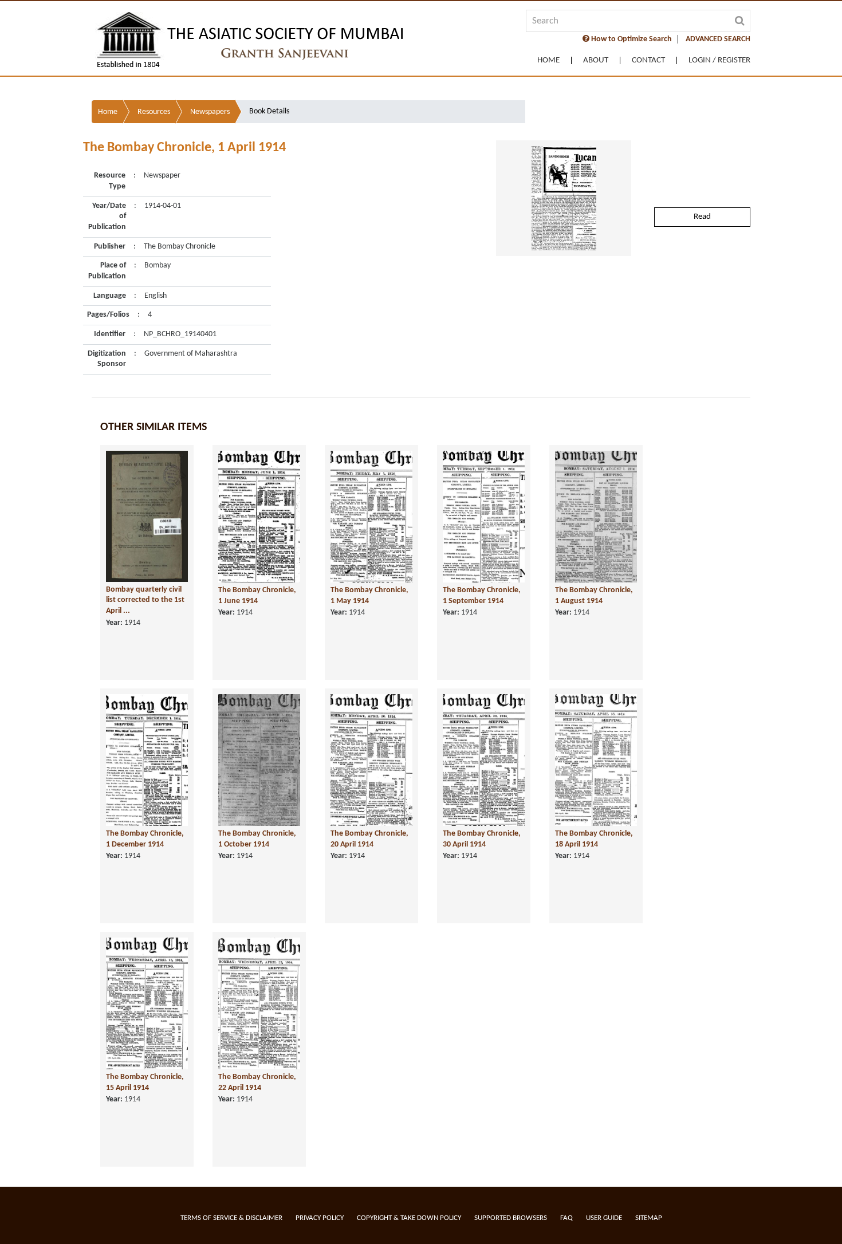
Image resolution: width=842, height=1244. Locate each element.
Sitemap (648, 1218)
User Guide (604, 1218)
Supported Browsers (510, 1218)
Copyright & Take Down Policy (409, 1218)
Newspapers (210, 112)
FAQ (566, 1218)
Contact (648, 60)
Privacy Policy (320, 1218)
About (595, 60)
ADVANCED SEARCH (718, 39)
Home (548, 60)
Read (702, 216)
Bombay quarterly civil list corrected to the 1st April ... (145, 600)
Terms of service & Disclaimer (231, 1218)
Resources (153, 112)
